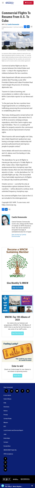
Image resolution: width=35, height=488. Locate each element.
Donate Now (7, 446)
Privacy (6, 414)
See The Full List (17, 333)
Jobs (5, 434)
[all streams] (32, 485)
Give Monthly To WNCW (17, 283)
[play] (3, 486)
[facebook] (5, 459)
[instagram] (5, 462)
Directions (6, 407)
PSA (5, 403)
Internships (7, 438)
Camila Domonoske (13, 24)
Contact (6, 442)
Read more (17, 376)
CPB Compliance (8, 454)
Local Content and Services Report (13, 430)
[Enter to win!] (17, 351)
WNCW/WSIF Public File (10, 450)
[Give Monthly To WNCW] (17, 263)
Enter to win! (17, 366)
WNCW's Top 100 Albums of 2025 (17, 318)
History (6, 410)
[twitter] (5, 466)
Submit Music (7, 399)
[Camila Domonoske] (6, 219)
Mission (6, 422)
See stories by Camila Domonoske (19, 235)
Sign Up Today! (17, 287)
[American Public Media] (16, 479)
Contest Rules (7, 418)
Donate (29, 3)
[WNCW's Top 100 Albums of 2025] (17, 304)
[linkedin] (5, 470)
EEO (5, 426)
